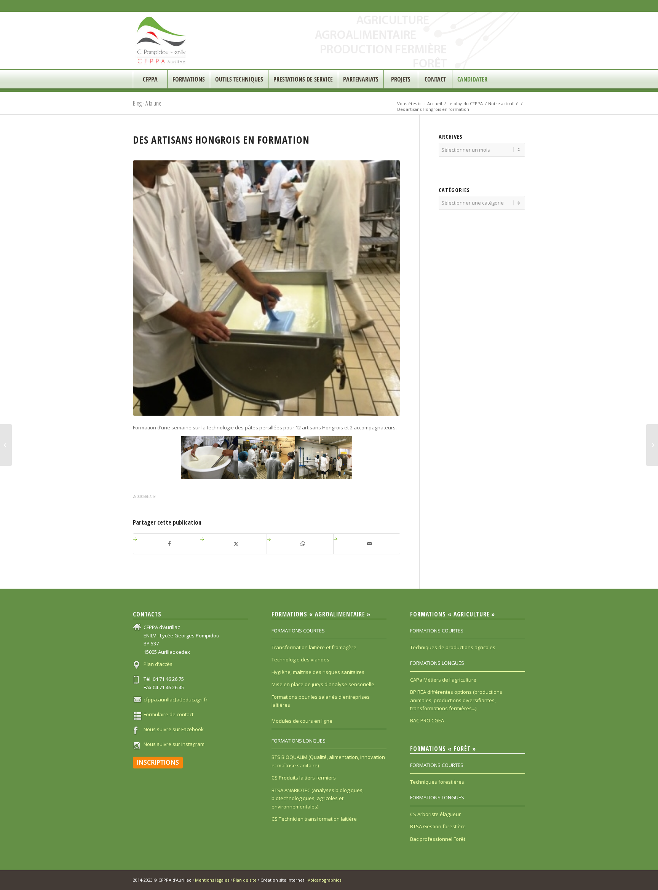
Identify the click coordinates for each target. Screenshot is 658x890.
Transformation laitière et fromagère (314, 647)
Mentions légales (212, 880)
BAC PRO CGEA (427, 720)
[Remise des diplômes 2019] (6, 445)
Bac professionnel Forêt (437, 839)
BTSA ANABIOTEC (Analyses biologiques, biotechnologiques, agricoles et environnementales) (318, 798)
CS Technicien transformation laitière (314, 818)
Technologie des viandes (300, 659)
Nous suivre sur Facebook (174, 729)
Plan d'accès (158, 664)
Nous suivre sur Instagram (174, 744)
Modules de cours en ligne (302, 720)
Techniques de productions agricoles (452, 647)
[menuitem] (150, 79)
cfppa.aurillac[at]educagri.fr (176, 699)
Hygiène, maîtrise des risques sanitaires (318, 672)
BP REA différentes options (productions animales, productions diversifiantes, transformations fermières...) (456, 700)
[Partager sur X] (236, 544)
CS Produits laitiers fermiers (304, 777)
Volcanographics (324, 880)
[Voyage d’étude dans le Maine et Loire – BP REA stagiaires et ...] (652, 445)
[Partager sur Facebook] (169, 544)
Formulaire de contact (168, 714)
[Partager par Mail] (369, 544)
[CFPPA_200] (161, 40)
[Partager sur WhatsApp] (303, 544)
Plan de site (245, 880)
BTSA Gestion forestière (438, 826)
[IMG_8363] (266, 288)
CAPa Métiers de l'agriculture (443, 679)
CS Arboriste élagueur (435, 814)
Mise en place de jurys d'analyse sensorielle (323, 684)
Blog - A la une (147, 103)
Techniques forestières (437, 781)
